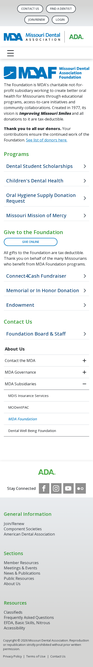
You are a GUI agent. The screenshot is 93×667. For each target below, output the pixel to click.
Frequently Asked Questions (29, 617)
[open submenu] (84, 360)
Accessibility (14, 628)
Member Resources (21, 562)
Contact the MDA (20, 360)
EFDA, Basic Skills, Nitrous (27, 622)
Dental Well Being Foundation (32, 430)
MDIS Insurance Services (28, 395)
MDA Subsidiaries (20, 383)
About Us (15, 349)
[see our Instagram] (56, 488)
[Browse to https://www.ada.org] (46, 472)
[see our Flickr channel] (80, 488)
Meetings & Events (20, 568)
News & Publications (22, 573)
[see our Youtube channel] (68, 488)
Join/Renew (36, 20)
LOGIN (60, 20)
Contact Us (30, 9)
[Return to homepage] (46, 37)
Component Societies (23, 529)
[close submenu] (84, 384)
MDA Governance (20, 372)
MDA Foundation (22, 418)
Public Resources (19, 578)
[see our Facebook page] (44, 488)
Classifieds (13, 612)
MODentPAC (18, 407)
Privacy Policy (12, 656)
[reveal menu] (10, 53)
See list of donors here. (46, 140)
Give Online (30, 242)
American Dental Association (29, 534)
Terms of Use (36, 656)
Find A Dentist (61, 9)
